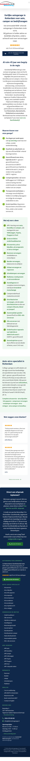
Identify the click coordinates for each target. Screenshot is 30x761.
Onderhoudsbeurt (8, 615)
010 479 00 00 (9, 718)
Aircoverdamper (7, 603)
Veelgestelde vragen (9, 751)
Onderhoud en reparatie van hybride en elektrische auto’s (15, 332)
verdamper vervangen (10, 403)
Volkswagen (11, 233)
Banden (5, 676)
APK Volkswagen (8, 656)
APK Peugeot (6, 661)
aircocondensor (14, 279)
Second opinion (12, 340)
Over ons (15, 750)
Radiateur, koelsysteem (15, 277)
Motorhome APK (8, 695)
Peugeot (10, 235)
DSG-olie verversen (8, 641)
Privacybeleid (22, 751)
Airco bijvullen (7, 590)
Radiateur (6, 683)
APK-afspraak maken (9, 666)
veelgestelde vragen (15, 539)
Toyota (18, 233)
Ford (16, 235)
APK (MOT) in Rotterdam (10, 693)
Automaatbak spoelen (14, 313)
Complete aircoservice (9, 399)
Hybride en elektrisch (9, 620)
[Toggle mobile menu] (28, 3)
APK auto (5, 648)
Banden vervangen (13, 261)
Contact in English (8, 701)
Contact (16, 751)
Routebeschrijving (8, 715)
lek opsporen (7, 401)
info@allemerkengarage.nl (11, 721)
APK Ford (5, 664)
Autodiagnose (12, 283)
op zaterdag (13, 141)
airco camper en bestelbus (17, 406)
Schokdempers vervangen (16, 273)
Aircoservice (11, 245)
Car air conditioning (8, 690)
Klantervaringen (22, 750)
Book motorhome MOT (9, 698)
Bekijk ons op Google (12, 579)
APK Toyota (6, 658)
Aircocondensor (7, 600)
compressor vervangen (20, 401)
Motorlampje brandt (9, 625)
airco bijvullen (22, 399)
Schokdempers (7, 681)
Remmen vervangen (14, 253)
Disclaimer (15, 753)
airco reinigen (14, 249)
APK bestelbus (7, 651)
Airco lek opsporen (8, 592)
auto (21, 225)
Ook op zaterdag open (9, 733)
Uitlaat (5, 678)
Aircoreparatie (7, 595)
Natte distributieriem (9, 636)
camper (18, 228)
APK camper (6, 653)
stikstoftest (23, 383)
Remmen (5, 673)
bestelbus (10, 228)
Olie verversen (12, 321)
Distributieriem (7, 630)
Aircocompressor (8, 598)
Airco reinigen (7, 608)
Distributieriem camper (9, 633)
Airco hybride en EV (8, 605)
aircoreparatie (19, 247)
